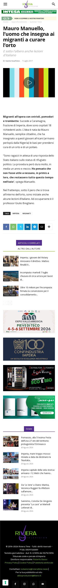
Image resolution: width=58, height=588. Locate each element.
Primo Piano (9, 295)
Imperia (16, 213)
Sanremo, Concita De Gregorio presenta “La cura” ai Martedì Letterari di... (36, 504)
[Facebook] (6, 227)
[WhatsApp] (13, 227)
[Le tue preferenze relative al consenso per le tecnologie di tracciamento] (5, 583)
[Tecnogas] (29, 407)
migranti (27, 213)
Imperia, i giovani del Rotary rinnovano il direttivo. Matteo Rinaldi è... (34, 261)
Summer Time (36, 22)
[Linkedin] (27, 227)
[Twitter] (20, 227)
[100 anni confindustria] (29, 349)
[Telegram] (35, 227)
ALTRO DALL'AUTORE (29, 248)
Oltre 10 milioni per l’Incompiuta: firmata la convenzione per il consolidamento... (36, 291)
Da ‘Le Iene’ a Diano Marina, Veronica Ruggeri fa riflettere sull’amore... (35, 488)
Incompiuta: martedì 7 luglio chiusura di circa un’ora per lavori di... (36, 276)
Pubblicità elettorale (43, 563)
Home (6, 22)
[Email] (42, 227)
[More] (49, 227)
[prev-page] (5, 303)
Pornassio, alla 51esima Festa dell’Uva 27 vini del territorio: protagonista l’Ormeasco (36, 441)
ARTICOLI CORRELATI (29, 243)
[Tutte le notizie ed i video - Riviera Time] (29, 533)
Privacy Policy (11, 563)
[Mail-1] (42, 584)
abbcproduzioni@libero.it (29, 575)
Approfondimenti (19, 22)
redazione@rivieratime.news (34, 569)
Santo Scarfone (13, 61)
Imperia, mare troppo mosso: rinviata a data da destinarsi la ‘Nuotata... (36, 457)
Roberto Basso (40, 559)
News (6, 265)
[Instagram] (24, 584)
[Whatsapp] (33, 584)
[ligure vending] (29, 378)
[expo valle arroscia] (29, 321)
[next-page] (10, 303)
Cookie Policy (25, 563)
